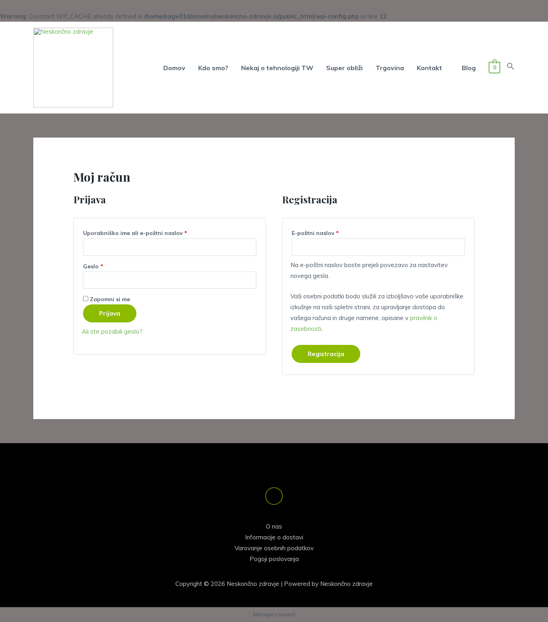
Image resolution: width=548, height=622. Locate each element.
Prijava (109, 313)
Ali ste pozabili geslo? (112, 331)
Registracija (326, 354)
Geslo (107, 265)
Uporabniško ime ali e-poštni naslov (149, 231)
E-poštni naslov (330, 231)
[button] (511, 68)
